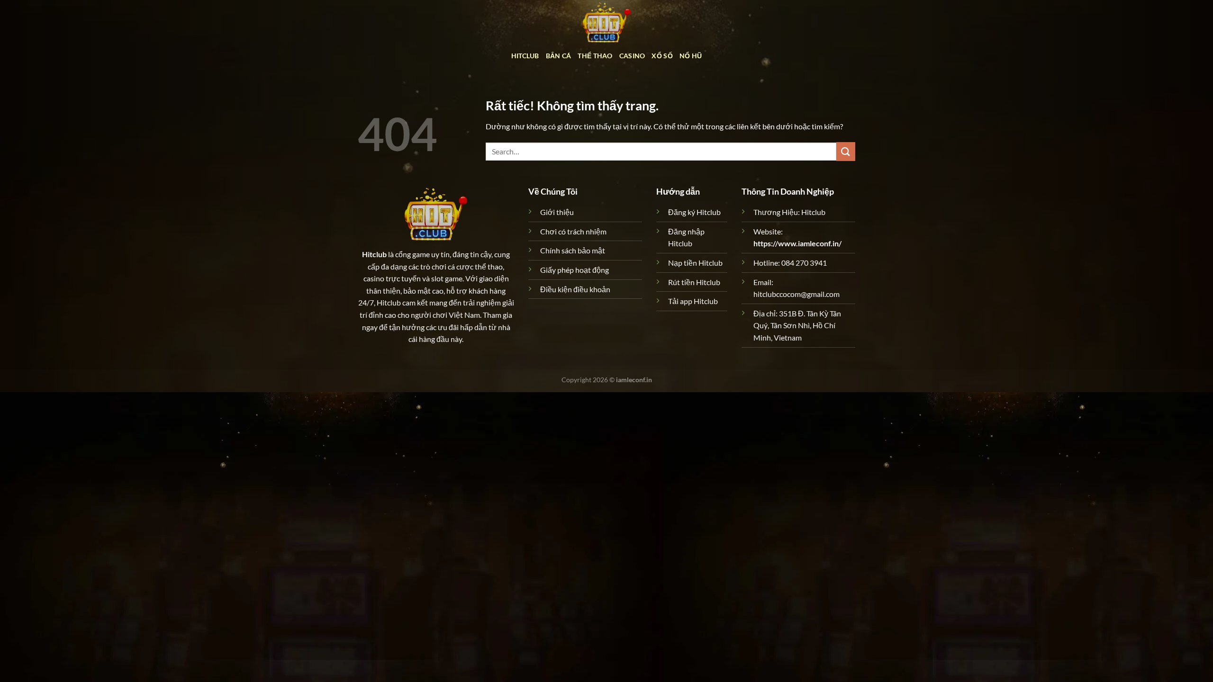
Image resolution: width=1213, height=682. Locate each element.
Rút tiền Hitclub (694, 282)
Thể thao (595, 56)
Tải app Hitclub (693, 300)
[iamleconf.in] (606, 21)
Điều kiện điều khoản (575, 289)
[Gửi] (845, 151)
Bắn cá (558, 56)
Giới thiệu (557, 211)
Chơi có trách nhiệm (573, 231)
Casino (632, 56)
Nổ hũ (690, 56)
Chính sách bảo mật (572, 250)
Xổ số (662, 56)
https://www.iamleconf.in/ (797, 243)
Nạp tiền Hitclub (695, 262)
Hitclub (525, 56)
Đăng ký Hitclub (694, 211)
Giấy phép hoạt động (574, 269)
